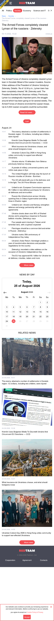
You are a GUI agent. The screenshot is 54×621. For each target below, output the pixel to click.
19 (20, 316)
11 (14, 311)
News (4, 16)
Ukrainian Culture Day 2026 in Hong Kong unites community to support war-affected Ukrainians (27, 155)
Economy (27, 10)
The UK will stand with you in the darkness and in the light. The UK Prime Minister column (29, 181)
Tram (27, 3)
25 (14, 321)
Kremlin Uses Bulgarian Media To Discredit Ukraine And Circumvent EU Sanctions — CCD (27, 141)
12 (20, 311)
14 (34, 311)
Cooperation (10, 560)
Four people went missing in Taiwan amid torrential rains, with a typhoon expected (26, 223)
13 (27, 311)
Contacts (43, 560)
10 (7, 311)
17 (7, 316)
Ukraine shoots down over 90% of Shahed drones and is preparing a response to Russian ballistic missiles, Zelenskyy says (27, 216)
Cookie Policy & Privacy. (35, 612)
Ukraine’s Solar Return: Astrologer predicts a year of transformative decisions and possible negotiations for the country (28, 243)
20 (27, 316)
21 (34, 316)
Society (18, 10)
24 (7, 321)
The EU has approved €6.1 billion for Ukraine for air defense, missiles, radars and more (29, 256)
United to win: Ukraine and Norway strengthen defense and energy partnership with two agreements (28, 207)
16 (47, 311)
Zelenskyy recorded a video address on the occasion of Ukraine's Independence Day (27, 250)
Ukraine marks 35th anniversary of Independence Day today (24, 235)
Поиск (51, 3)
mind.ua (49, 33)
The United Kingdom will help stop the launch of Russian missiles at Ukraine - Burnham (29, 174)
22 (40, 316)
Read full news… (27, 112)
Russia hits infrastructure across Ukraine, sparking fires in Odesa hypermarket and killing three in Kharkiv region (27, 198)
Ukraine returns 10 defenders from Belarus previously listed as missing (27, 162)
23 (47, 316)
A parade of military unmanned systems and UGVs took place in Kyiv (28, 168)
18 (14, 316)
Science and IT (39, 10)
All (3, 10)
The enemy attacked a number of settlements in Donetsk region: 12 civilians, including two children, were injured (29, 134)
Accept (27, 617)
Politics (9, 10)
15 (40, 311)
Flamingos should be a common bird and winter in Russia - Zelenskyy (29, 229)
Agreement (27, 560)
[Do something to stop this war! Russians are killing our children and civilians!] (4, 4)
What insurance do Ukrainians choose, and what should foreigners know (27, 147)
